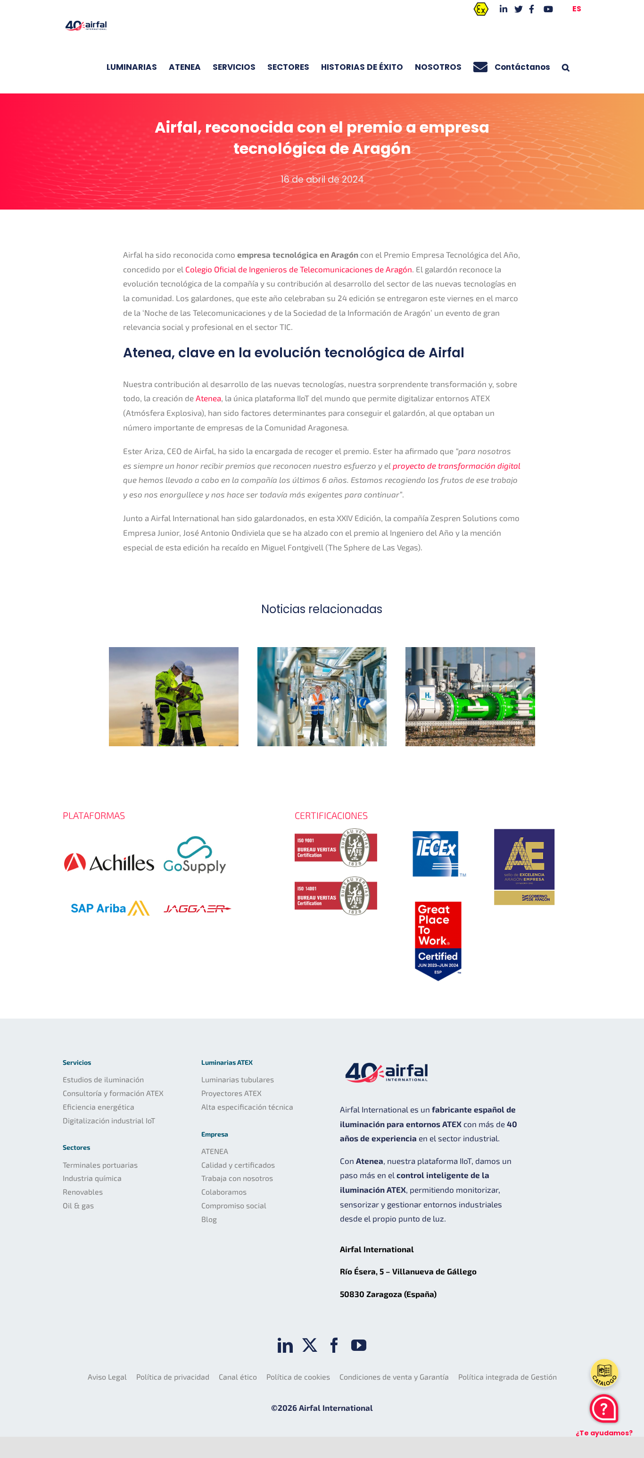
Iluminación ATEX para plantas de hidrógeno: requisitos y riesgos (470, 697)
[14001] (336, 880)
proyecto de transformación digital (456, 465)
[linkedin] (285, 1345)
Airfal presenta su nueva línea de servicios (173, 697)
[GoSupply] (195, 832)
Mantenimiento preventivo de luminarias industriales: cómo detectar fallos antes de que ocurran (321, 697)
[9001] (336, 832)
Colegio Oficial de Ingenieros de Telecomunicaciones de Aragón (298, 269)
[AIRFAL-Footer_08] (438, 899)
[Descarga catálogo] (604, 1373)
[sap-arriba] (110, 887)
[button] (566, 67)
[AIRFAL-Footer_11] (524, 826)
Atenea (208, 398)
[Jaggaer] (197, 898)
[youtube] (358, 1345)
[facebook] (334, 1345)
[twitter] (309, 1345)
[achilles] (109, 843)
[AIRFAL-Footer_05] (438, 828)
